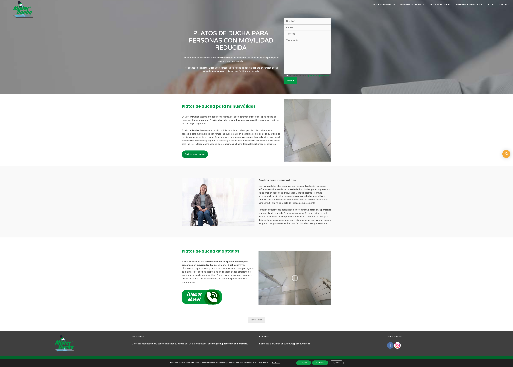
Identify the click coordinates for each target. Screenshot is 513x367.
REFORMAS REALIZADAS (468, 4)
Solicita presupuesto (195, 154)
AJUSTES (276, 363)
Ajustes (336, 363)
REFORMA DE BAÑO (382, 4)
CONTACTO (504, 4)
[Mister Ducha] (23, 9)
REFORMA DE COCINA (411, 4)
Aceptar (303, 363)
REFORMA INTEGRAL (440, 4)
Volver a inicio (256, 320)
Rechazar (320, 363)
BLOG (491, 4)
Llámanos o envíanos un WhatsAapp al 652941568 (284, 343)
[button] (506, 154)
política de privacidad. (319, 75)
